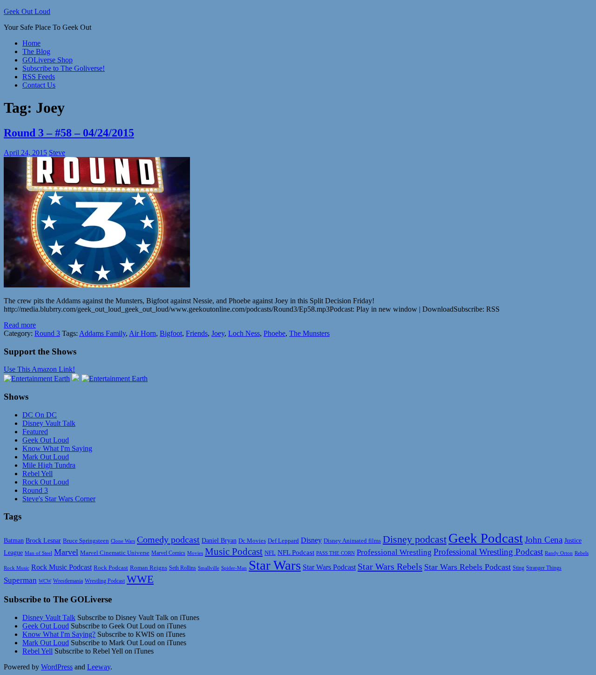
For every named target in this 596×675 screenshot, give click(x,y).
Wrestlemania (68, 581)
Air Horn (142, 333)
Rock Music (16, 568)
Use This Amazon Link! (39, 369)
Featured (35, 432)
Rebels (582, 553)
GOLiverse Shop (47, 60)
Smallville (208, 568)
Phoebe (274, 333)
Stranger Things (544, 568)
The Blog (36, 51)
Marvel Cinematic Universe (114, 552)
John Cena (543, 540)
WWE (140, 579)
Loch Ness (244, 333)
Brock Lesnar (43, 540)
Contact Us (38, 85)
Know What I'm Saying (57, 448)
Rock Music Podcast (61, 567)
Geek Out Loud (27, 11)
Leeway (98, 667)
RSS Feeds (38, 77)
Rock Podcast (111, 567)
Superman (20, 580)
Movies (195, 553)
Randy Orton (559, 553)
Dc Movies (252, 541)
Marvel (66, 552)
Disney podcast (415, 539)
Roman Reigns (148, 567)
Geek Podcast (485, 538)
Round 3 (47, 333)
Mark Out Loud (45, 457)
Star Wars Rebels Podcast (467, 567)
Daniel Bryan (219, 540)
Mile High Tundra (48, 465)
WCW (45, 581)
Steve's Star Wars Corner (58, 499)
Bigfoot (171, 333)
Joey (217, 333)
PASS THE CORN (335, 553)
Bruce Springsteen (86, 540)
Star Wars (275, 565)
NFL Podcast (296, 552)
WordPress (57, 667)
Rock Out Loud (45, 482)
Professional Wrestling (394, 552)
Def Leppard (283, 541)
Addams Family (102, 333)
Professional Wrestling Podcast (488, 552)
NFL (270, 552)
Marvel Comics (168, 553)
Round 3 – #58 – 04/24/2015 (69, 133)
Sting (518, 568)
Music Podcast (234, 551)
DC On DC (39, 415)
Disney (311, 540)
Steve (57, 153)
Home (31, 43)
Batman (14, 540)
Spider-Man (234, 568)
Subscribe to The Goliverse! (63, 68)
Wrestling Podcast (105, 581)
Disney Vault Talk (48, 423)
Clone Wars (123, 541)
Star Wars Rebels (390, 566)
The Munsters (309, 333)
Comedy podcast (168, 539)
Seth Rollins (182, 568)
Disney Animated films (352, 540)
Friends (197, 333)
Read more (20, 325)
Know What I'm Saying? (58, 634)
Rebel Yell (37, 473)
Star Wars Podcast (329, 567)
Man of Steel (38, 553)
